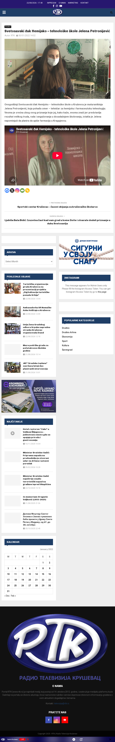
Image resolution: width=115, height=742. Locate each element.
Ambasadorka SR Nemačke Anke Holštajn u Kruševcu (37, 309)
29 (43, 585)
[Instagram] (17, 190)
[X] (12, 190)
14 (36, 574)
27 (29, 585)
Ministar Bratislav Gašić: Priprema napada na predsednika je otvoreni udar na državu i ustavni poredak (36, 458)
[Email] (22, 190)
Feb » (13, 596)
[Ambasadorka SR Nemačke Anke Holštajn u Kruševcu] (12, 311)
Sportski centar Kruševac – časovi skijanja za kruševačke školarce (57, 206)
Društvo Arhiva (69, 332)
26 (22, 585)
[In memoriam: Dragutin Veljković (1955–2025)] (12, 501)
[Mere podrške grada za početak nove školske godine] (12, 349)
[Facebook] (7, 190)
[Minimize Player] (110, 739)
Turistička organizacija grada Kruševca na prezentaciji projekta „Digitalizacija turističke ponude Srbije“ (36, 289)
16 (49, 574)
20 (29, 580)
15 (43, 574)
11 (15, 574)
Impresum (51, 3)
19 (22, 580)
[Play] (74, 739)
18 (15, 580)
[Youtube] (65, 720)
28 (36, 585)
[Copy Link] (27, 190)
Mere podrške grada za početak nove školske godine (35, 348)
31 (8, 591)
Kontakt (84, 3)
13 (29, 574)
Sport (64, 341)
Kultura (65, 345)
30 (49, 585)
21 (36, 580)
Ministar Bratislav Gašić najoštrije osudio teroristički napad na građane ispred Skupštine (37, 480)
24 (8, 585)
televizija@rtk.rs (61, 703)
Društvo (7, 27)
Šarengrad (67, 350)
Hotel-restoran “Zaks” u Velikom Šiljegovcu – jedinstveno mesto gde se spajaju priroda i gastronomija (36, 434)
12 (22, 574)
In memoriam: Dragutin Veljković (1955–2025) (35, 498)
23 (49, 580)
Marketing (73, 3)
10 (8, 574)
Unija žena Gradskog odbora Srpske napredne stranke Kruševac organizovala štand (36, 328)
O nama (62, 3)
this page (102, 292)
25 (15, 585)
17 (8, 580)
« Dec (7, 596)
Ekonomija (67, 336)
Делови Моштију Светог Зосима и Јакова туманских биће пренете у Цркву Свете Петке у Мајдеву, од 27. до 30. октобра (37, 519)
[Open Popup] (81, 739)
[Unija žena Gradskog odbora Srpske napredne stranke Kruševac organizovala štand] (12, 328)
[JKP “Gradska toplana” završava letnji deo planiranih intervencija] (12, 367)
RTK (13, 35)
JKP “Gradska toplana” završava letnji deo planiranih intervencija (35, 366)
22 (43, 580)
